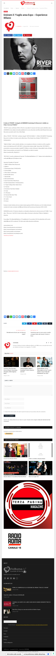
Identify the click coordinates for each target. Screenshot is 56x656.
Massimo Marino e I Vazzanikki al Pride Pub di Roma (15, 477)
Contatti (5, 631)
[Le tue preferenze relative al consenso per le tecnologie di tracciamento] (53, 653)
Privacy (5, 639)
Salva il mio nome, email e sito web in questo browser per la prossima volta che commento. (25, 411)
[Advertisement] (28, 110)
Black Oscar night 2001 (34, 477)
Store (5, 633)
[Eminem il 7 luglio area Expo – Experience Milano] (28, 54)
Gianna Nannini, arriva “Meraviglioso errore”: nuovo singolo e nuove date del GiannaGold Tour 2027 (44, 371)
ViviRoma (19, 26)
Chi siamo (6, 628)
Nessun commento (35, 26)
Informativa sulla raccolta (14, 654)
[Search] (51, 3)
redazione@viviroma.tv (13, 271)
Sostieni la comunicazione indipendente (13, 431)
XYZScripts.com (35, 651)
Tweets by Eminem (8, 235)
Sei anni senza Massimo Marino (10, 459)
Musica (5, 11)
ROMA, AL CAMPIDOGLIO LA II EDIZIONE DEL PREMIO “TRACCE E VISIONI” (30, 587)
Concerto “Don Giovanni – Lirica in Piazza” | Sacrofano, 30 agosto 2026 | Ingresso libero (11, 371)
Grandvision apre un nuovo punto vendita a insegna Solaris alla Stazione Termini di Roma (41, 334)
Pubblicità (6, 636)
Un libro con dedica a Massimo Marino (37, 459)
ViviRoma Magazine (8, 642)
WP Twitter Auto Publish (22, 651)
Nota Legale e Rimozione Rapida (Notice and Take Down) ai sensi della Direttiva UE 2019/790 (32, 624)
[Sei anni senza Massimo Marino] (15, 450)
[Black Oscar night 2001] (40, 468)
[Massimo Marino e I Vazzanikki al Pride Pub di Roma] (15, 468)
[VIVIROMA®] (28, 3)
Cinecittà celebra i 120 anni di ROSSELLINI (14, 595)
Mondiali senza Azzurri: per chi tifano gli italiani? (16, 333)
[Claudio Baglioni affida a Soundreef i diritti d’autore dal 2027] (28, 362)
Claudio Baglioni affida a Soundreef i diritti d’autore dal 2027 (27, 370)
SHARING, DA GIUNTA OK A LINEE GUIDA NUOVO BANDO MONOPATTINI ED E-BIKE (31, 603)
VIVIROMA (26, 649)
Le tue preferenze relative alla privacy (34, 654)
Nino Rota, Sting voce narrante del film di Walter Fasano (26, 609)
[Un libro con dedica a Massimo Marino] (40, 450)
